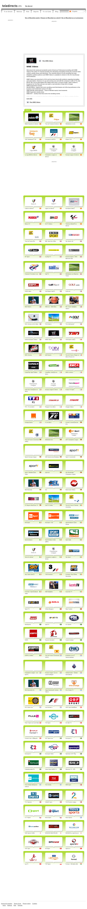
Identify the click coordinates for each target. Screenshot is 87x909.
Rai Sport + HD (49, 522)
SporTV (47, 624)
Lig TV (26, 864)
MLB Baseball (28, 489)
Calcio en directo (29, 208)
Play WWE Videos (35, 102)
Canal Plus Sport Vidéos (31, 372)
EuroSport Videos (70, 208)
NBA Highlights (49, 591)
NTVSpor (47, 848)
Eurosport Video (49, 753)
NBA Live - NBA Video (50, 306)
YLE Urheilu (48, 784)
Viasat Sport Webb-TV (51, 769)
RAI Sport (27, 522)
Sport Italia (68, 539)
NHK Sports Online (30, 833)
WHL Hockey (28, 355)
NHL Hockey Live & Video (31, 324)
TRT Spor (27, 848)
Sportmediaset (28, 539)
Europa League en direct (51, 389)
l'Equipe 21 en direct (50, 407)
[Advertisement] (27, 2)
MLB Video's (28, 306)
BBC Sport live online (50, 241)
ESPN (26, 640)
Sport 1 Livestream (70, 457)
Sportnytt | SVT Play (71, 753)
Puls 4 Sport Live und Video (32, 722)
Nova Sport (48, 817)
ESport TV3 (69, 139)
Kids (27, 11)
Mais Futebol (69, 609)
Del (46, 489)
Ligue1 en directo (49, 208)
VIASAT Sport (48, 802)
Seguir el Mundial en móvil (50, 18)
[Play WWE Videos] (31, 60)
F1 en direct (48, 422)
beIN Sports (48, 355)
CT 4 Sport (28, 817)
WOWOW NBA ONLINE (51, 833)
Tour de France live (30, 241)
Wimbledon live (49, 439)
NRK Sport (68, 784)
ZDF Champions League (72, 439)
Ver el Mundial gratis (32, 18)
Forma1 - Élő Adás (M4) (72, 864)
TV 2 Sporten (28, 802)
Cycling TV (48, 256)
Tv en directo (8, 11)
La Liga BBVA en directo (31, 155)
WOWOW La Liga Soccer (72, 833)
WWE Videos (48, 339)
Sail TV (47, 274)
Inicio (4, 905)
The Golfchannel (70, 324)
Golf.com (68, 291)
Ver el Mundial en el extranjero (72, 18)
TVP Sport (48, 864)
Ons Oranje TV (69, 690)
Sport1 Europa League (30, 457)
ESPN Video (28, 291)
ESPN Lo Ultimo (29, 655)
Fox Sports (68, 624)
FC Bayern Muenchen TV (31, 505)
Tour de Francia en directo (52, 124)
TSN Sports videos (70, 339)
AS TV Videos (48, 224)
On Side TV (69, 722)
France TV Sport (70, 389)
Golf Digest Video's (50, 291)
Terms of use (17, 903)
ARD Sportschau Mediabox (52, 457)
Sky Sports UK (69, 241)
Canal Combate (70, 640)
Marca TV (27, 224)
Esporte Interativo (49, 640)
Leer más (29, 98)
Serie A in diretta (29, 557)
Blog (56, 11)
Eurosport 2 (28, 753)
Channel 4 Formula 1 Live (31, 274)
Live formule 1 (48, 707)
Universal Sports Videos (31, 339)
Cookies (34, 903)
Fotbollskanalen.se (30, 769)
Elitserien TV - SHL (70, 769)
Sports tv (68, 848)
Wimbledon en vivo (70, 124)
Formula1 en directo (50, 139)
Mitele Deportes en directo (31, 124)
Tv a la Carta (47, 11)
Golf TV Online (49, 505)
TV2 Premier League (71, 802)
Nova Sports (69, 817)
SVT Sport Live (49, 738)
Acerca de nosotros (6, 903)
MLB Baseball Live (29, 690)
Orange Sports (29, 422)
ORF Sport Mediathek (71, 707)
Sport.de (47, 472)
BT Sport (27, 256)
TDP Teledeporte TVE (30, 139)
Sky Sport (68, 557)
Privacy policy (27, 903)
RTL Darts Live (29, 707)
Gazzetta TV (69, 591)
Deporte (36, 11)
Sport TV (27, 609)
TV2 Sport (47, 722)
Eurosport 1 (69, 738)
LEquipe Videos (70, 407)
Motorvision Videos (70, 489)
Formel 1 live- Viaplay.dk (31, 738)
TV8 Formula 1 (49, 574)
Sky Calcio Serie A (29, 574)
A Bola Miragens (49, 609)
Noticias (19, 11)
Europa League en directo (72, 155)
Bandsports (28, 624)
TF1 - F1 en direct (29, 407)
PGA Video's (48, 324)
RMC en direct (69, 372)
